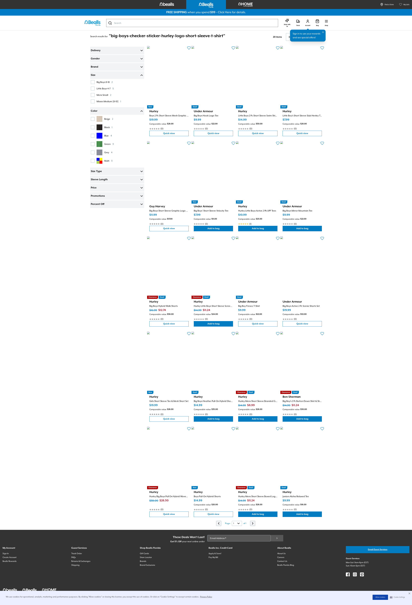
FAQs (73, 557)
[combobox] (192, 23)
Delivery (95, 50)
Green (109, 144)
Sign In (6, 553)
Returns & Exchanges (80, 561)
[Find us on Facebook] (348, 574)
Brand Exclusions (147, 565)
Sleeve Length (99, 179)
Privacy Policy (206, 597)
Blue (108, 135)
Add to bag (220, 229)
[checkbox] (93, 82)
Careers (280, 557)
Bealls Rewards (10, 561)
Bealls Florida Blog (285, 565)
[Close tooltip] (323, 32)
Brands (143, 561)
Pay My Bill (213, 557)
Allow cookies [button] (380, 597)
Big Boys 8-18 (105, 82)
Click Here (224, 12)
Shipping (75, 565)
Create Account (9, 557)
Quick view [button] (176, 134)
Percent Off (97, 204)
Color (94, 111)
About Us (281, 553)
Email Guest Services (377, 549)
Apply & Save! (215, 553)
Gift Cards (144, 553)
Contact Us (282, 561)
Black (108, 127)
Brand (94, 67)
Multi (108, 160)
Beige (108, 118)
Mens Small (104, 95)
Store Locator (146, 557)
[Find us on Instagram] (355, 574)
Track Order (76, 553)
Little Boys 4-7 (105, 88)
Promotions (98, 196)
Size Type (96, 171)
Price (94, 187)
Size (93, 75)
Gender (95, 58)
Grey (108, 152)
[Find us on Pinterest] (362, 574)
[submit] (277, 538)
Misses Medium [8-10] (109, 101)
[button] (397, 597)
